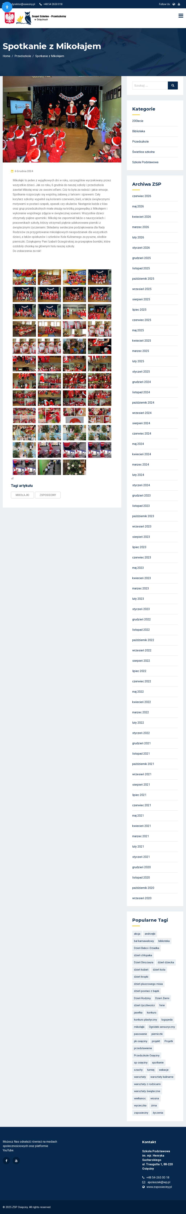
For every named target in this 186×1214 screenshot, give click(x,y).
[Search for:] (155, 85)
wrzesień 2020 (141, 898)
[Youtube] (16, 1160)
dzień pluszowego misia (148, 984)
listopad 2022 (141, 629)
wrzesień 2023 (141, 526)
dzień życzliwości (144, 1005)
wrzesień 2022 (141, 650)
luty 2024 (138, 475)
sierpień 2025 (141, 299)
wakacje (164, 1069)
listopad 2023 (141, 506)
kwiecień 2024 (141, 454)
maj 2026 (138, 206)
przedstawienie (143, 1048)
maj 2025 (138, 330)
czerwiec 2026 (141, 196)
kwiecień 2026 (141, 216)
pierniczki (157, 1034)
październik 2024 (143, 402)
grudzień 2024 (141, 382)
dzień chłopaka (143, 955)
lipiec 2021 (139, 795)
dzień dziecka (166, 962)
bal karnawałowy (144, 941)
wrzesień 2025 (141, 289)
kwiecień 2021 (141, 826)
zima (154, 1105)
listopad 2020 (141, 877)
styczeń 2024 (141, 485)
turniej (150, 1069)
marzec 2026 (140, 227)
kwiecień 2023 (141, 578)
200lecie (137, 121)
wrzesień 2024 (141, 413)
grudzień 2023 (141, 495)
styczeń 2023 (141, 609)
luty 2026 (138, 237)
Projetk (169, 1041)
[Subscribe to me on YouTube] (179, 4)
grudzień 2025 (141, 258)
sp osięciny (140, 1062)
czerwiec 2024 (141, 433)
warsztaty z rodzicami (147, 1084)
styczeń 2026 (141, 247)
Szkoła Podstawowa (145, 162)
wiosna (154, 1098)
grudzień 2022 (141, 619)
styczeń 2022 (141, 733)
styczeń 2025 (141, 371)
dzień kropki (141, 976)
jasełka (138, 1012)
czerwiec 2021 (141, 805)
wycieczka (140, 1105)
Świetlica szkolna (143, 152)
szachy (138, 1069)
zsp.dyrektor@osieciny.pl (21, 4)
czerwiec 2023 (141, 557)
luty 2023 (138, 598)
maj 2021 (138, 815)
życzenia (158, 1112)
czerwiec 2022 (141, 681)
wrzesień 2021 (141, 774)
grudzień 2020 (141, 867)
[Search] (173, 85)
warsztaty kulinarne (161, 1077)
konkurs (151, 1012)
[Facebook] (6, 1160)
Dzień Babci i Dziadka (146, 948)
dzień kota (159, 969)
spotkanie (158, 1062)
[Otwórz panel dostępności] (7, 7)
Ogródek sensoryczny (162, 1027)
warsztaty (140, 1077)
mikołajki (22, 495)
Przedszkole (140, 141)
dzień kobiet (141, 969)
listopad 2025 (141, 268)
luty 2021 (138, 846)
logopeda (167, 1019)
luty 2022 (138, 722)
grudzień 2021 (141, 743)
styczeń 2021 (141, 857)
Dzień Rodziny (142, 998)
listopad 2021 (141, 753)
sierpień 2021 (141, 784)
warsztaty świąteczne (147, 1091)
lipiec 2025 (139, 309)
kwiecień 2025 (141, 340)
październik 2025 (143, 278)
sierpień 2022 (141, 660)
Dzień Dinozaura (143, 962)
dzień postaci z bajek (146, 991)
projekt (156, 1041)
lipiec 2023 (139, 547)
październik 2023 (143, 516)
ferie (162, 1005)
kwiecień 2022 (141, 702)
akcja (137, 933)
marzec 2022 (140, 712)
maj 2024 (138, 444)
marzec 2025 (140, 351)
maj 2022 (138, 691)
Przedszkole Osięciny (146, 1055)
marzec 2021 (140, 836)
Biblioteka (138, 131)
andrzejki (150, 933)
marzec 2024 (140, 464)
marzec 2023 (140, 588)
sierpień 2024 (141, 423)
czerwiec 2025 (141, 320)
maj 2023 (138, 568)
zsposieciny (48, 495)
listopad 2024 (141, 392)
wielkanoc (140, 1098)
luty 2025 (138, 361)
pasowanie (140, 1034)
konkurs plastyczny (145, 1019)
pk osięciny (140, 1041)
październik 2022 (143, 640)
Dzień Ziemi (162, 998)
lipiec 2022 (139, 671)
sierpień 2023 (141, 537)
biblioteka (164, 941)
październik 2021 (143, 764)
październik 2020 (143, 888)
